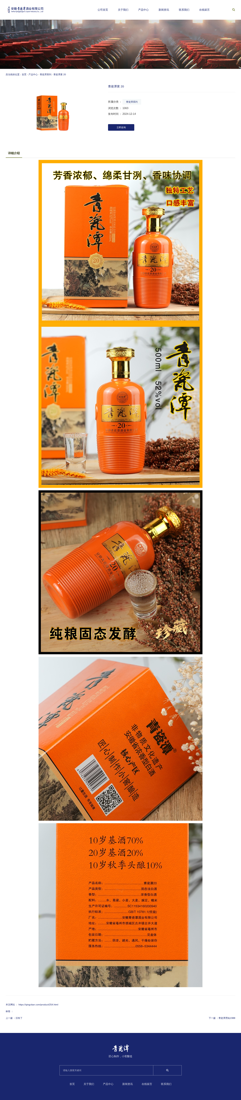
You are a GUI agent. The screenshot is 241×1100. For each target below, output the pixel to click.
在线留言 (204, 9)
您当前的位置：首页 (16, 74)
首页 (72, 1084)
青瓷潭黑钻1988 (227, 1018)
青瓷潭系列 (45, 74)
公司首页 (103, 9)
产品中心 (143, 9)
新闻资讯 (164, 9)
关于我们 (123, 9)
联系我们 (184, 9)
